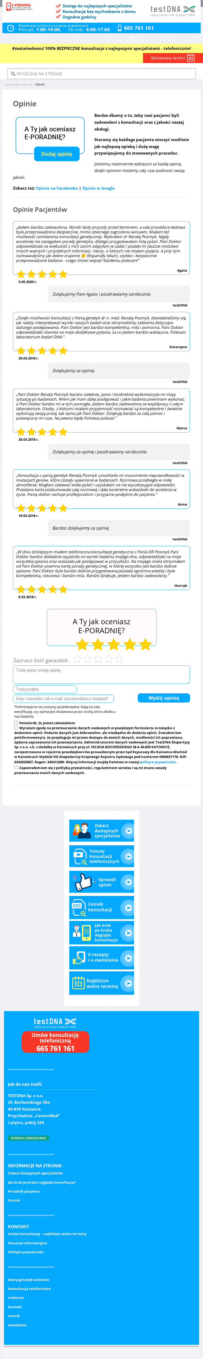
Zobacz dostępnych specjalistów (35, 1173)
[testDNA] (52, 1022)
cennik (14, 1315)
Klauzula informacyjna (27, 1243)
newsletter (17, 1325)
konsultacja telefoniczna (29, 1288)
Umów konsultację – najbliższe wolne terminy (47, 1233)
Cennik (14, 1200)
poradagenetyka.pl (19, 84)
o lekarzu (16, 1297)
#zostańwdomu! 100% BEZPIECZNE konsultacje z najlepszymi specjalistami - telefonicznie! (101, 48)
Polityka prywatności (26, 1252)
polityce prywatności (158, 762)
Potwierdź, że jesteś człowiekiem (46, 723)
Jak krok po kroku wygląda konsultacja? (42, 1182)
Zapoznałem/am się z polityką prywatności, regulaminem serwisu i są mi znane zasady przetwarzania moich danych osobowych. (90, 770)
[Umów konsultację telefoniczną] (52, 1043)
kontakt (15, 1306)
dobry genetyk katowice (28, 1279)
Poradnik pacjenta (24, 1191)
